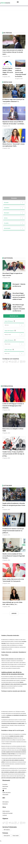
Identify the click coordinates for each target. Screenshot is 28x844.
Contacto (5, 815)
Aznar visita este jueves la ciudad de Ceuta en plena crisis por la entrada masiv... (13, 52)
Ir (22, 202)
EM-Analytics (6, 802)
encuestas (17, 736)
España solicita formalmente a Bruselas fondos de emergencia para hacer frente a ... (14, 505)
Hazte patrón (7, 835)
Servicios (5, 788)
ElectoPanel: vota (14, 316)
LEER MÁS (14, 613)
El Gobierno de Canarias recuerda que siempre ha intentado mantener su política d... (13, 530)
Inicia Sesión (5, 794)
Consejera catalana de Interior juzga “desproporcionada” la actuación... (20, 72)
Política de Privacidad (7, 813)
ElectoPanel (5, 786)
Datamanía (5, 804)
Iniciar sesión (16, 835)
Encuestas (14, 198)
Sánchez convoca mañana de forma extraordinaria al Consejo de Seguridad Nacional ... (14, 556)
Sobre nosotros (6, 811)
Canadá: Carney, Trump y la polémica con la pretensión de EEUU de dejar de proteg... (13, 454)
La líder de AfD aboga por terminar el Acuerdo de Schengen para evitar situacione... (13, 405)
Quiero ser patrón (7, 792)
